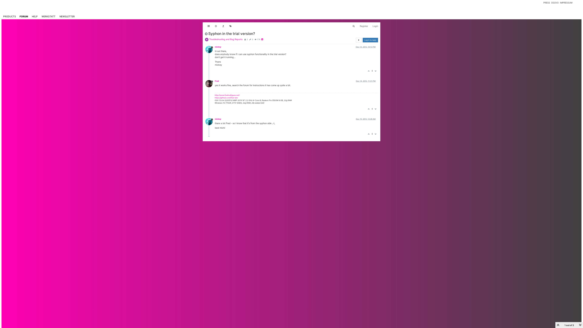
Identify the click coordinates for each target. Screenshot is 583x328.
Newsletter (67, 16)
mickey (218, 47)
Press (546, 2)
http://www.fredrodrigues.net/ (227, 95)
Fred (217, 81)
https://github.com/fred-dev (226, 98)
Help (35, 16)
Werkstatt (48, 16)
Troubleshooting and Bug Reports (225, 39)
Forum (24, 16)
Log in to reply (370, 40)
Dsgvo (555, 2)
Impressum (566, 2)
